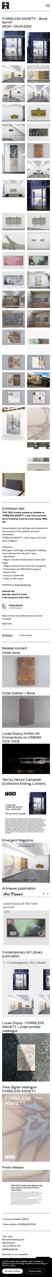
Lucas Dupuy (25, 635)
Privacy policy (35, 1271)
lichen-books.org (23, 584)
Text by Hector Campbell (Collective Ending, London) (24, 781)
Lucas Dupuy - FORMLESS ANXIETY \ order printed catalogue (23, 1027)
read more (7, 623)
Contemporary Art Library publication (22, 954)
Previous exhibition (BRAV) (16, 1219)
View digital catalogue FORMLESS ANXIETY (19, 1089)
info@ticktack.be (10, 1249)
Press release (12, 1167)
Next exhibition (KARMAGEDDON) (20, 1224)
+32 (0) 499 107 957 (11, 1246)
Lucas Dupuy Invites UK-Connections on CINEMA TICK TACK (21, 737)
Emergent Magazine (17, 840)
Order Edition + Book (18, 693)
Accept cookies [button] (12, 1271)
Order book (11, 652)
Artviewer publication (19, 888)
